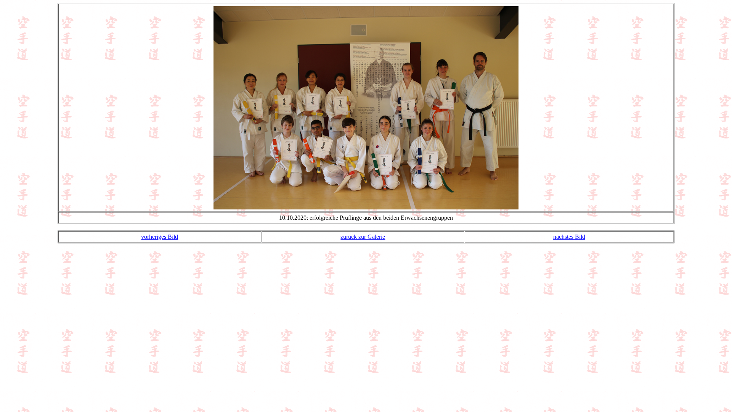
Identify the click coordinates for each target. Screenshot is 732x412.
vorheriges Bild (159, 236)
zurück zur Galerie (362, 236)
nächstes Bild (569, 236)
